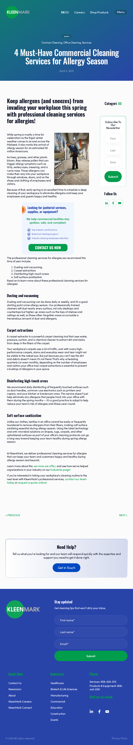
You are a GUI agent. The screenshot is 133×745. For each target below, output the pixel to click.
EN (63, 12)
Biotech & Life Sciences (64, 689)
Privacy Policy (119, 738)
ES (67, 12)
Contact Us (14, 683)
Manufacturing (59, 695)
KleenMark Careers (20, 701)
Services (86, 42)
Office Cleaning (72, 42)
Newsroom (14, 689)
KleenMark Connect (20, 707)
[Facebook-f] (99, 712)
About (12, 695)
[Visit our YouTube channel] (119, 203)
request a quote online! (32, 482)
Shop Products (99, 12)
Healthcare (57, 683)
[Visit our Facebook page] (113, 203)
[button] (120, 103)
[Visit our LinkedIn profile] (106, 203)
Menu (121, 12)
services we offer (44, 466)
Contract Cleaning (52, 42)
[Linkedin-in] (91, 712)
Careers (79, 12)
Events (54, 720)
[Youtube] (107, 712)
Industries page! (60, 469)
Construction (58, 713)
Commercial (58, 701)
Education (57, 707)
